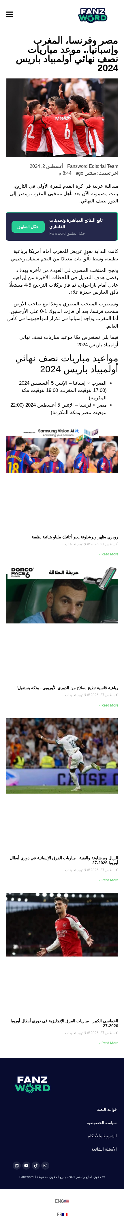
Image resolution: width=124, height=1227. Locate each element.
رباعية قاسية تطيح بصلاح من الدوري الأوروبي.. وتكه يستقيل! (67, 687)
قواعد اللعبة (107, 1109)
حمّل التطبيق (28, 226)
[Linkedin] (17, 1166)
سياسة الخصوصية (102, 1122)
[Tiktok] (36, 1166)
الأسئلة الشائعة (104, 1149)
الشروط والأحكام (102, 1136)
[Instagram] (45, 1166)
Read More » (108, 554)
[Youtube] (26, 1166)
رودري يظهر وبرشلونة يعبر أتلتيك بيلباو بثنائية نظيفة (75, 537)
